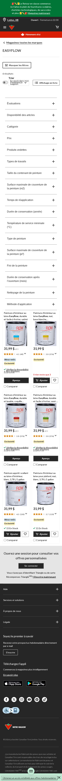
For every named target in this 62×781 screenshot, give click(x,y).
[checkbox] (11, 386)
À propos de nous (12, 611)
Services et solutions (13, 600)
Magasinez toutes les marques (24, 42)
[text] (16, 354)
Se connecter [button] (31, 566)
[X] (14, 699)
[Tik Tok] (44, 699)
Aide (5, 589)
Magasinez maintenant (39, 13)
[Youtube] (29, 699)
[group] (16, 361)
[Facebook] (6, 699)
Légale (6, 622)
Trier (11, 77)
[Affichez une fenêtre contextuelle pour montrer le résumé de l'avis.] (26, 355)
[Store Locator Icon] (4, 20)
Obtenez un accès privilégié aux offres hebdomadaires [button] (29, 778)
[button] (16, 380)
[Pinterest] (36, 699)
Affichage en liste (48, 82)
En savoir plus (10, 674)
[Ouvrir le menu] (5, 27)
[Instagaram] (21, 699)
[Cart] (57, 27)
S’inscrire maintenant (44, 577)
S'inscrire (10, 652)
